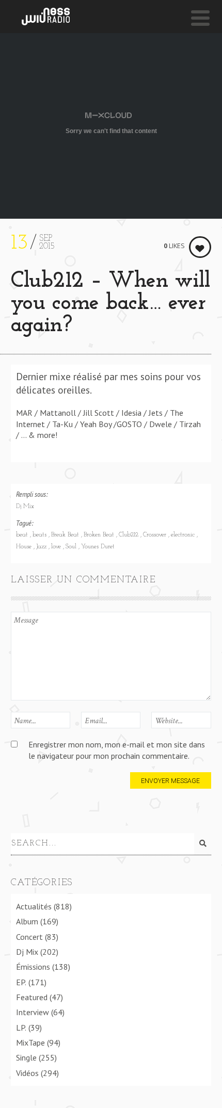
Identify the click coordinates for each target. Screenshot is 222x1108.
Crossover (155, 535)
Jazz (42, 547)
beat (23, 535)
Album (27, 921)
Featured (31, 997)
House (25, 547)
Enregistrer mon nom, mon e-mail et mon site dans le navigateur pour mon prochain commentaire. (116, 749)
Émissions (33, 967)
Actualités (34, 906)
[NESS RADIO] (46, 16)
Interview (32, 1012)
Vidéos (27, 1073)
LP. (21, 1027)
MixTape (30, 1042)
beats (41, 535)
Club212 (129, 535)
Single (26, 1057)
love (57, 547)
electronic (184, 535)
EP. (21, 982)
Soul (72, 547)
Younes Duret (98, 547)
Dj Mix (25, 506)
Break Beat (66, 535)
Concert (29, 937)
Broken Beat (100, 535)
